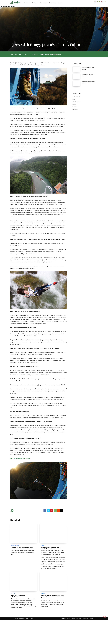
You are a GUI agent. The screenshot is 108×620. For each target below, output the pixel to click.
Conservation (15, 545)
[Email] (61, 510)
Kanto (55, 54)
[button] (95, 3)
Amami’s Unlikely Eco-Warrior (22, 548)
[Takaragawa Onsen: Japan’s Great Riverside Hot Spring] (76, 69)
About (59, 3)
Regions (34, 3)
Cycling (13, 593)
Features (51, 54)
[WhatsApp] (55, 510)
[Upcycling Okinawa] (23, 581)
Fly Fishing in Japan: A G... (88, 74)
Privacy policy (85, 618)
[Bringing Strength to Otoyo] (53, 533)
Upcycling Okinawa (18, 596)
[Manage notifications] (104, 617)
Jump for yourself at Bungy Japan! (20, 458)
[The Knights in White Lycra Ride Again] (53, 581)
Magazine (52, 3)
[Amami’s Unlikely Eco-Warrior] (23, 533)
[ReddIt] (58, 510)
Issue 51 (36, 54)
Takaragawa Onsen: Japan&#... (89, 67)
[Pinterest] (51, 510)
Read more (84, 69)
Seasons (26, 3)
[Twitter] (48, 510)
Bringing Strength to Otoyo (50, 548)
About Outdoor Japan (65, 618)
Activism (43, 593)
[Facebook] (44, 510)
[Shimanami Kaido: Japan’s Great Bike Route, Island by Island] (76, 83)
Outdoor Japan (17, 54)
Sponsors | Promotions (76, 618)
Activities (43, 3)
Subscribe (91, 618)
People (59, 54)
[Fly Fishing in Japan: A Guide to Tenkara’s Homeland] (76, 76)
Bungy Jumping (45, 54)
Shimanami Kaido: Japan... (89, 81)
